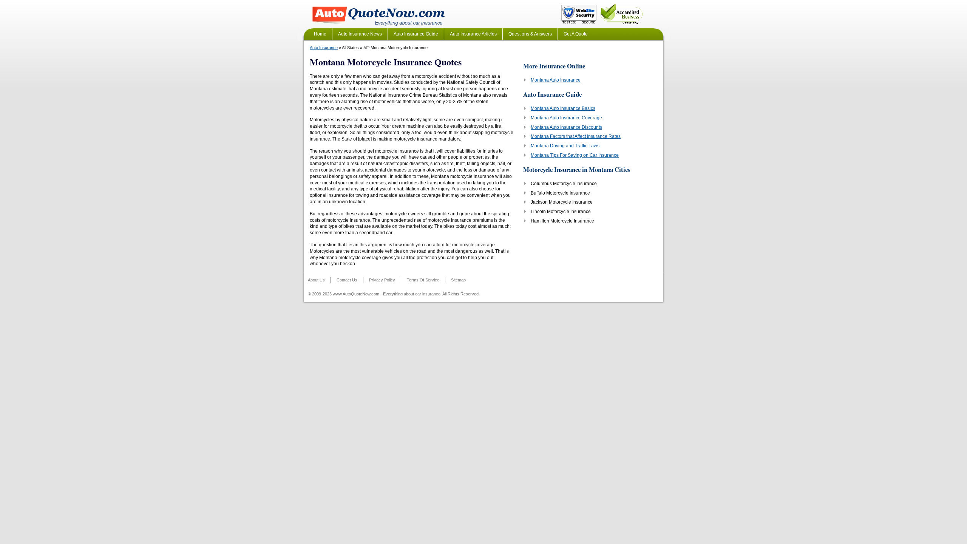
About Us (316, 280)
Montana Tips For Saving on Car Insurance (575, 155)
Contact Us (347, 280)
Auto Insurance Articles (473, 34)
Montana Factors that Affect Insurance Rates (576, 136)
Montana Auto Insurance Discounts (566, 127)
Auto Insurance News (360, 34)
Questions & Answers (530, 34)
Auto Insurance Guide (416, 34)
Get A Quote (576, 34)
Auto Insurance (324, 47)
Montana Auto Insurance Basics (563, 108)
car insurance (427, 294)
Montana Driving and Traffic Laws (565, 145)
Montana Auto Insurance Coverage (566, 118)
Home (320, 34)
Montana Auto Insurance (556, 80)
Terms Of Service (423, 280)
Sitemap (458, 280)
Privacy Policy (382, 280)
